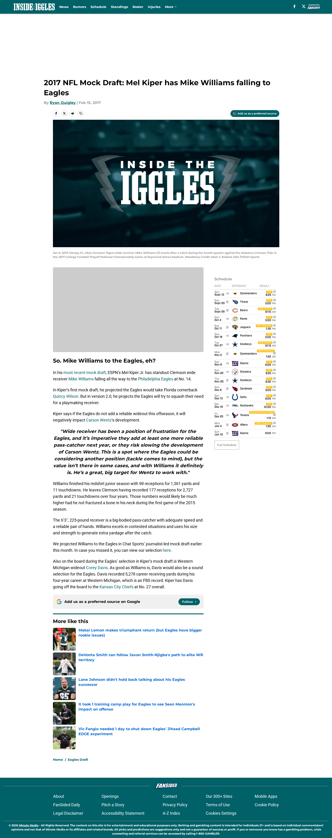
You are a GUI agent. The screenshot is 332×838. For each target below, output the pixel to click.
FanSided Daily (66, 804)
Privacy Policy (175, 804)
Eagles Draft (78, 760)
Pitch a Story (113, 804)
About (58, 796)
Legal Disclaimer (68, 813)
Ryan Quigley (63, 103)
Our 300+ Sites (219, 796)
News (63, 7)
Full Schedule (227, 445)
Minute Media (28, 825)
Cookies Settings (221, 813)
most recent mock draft (84, 372)
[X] (304, 6)
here (167, 550)
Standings (119, 7)
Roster (138, 7)
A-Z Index (171, 813)
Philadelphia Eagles (155, 379)
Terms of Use (218, 804)
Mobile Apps (266, 796)
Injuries (154, 7)
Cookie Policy (267, 804)
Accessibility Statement (123, 813)
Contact (170, 796)
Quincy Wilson (65, 396)
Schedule (98, 7)
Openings (110, 796)
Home (58, 760)
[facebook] (294, 6)
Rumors (79, 7)
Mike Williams (81, 379)
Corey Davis (97, 567)
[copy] (81, 113)
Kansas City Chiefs (116, 586)
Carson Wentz (99, 420)
